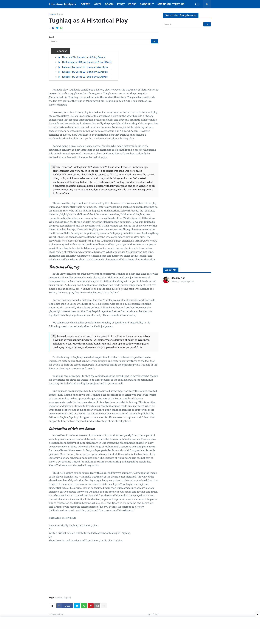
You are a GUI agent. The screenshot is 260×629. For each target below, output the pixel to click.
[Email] (97, 605)
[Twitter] (57, 28)
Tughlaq (67, 598)
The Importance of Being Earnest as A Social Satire (87, 62)
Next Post (152, 614)
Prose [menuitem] (132, 4)
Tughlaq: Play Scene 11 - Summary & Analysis (85, 76)
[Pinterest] (91, 605)
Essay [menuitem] (121, 4)
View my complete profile (182, 281)
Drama (59, 14)
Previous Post (56, 614)
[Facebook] (53, 28)
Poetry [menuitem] (85, 4)
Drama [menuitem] (109, 4)
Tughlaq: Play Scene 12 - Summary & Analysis (85, 71)
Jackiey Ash (178, 278)
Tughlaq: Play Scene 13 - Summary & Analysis (85, 67)
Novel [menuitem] (97, 4)
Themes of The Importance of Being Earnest (83, 57)
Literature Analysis (62, 4)
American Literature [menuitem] (170, 4)
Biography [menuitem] (147, 4)
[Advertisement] (103, 571)
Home (52, 14)
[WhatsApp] (61, 28)
